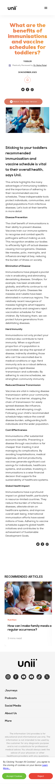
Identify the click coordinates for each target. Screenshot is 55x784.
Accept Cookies (14, 776)
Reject (41, 776)
